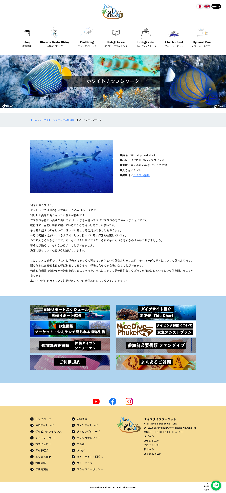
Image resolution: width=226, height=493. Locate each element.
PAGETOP (206, 488)
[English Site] (207, 8)
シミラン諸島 (141, 175)
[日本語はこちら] (200, 8)
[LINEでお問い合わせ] (216, 486)
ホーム (33, 119)
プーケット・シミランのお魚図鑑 (56, 119)
